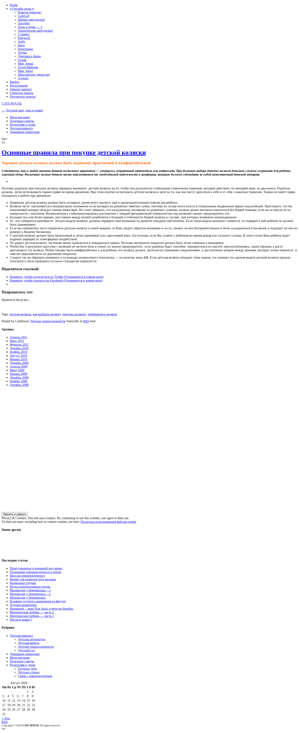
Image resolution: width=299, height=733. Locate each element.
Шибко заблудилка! (31, 19)
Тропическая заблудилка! (35, 30)
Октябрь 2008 (19, 385)
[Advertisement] (14, 451)
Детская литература (31, 639)
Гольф (22, 60)
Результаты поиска (23, 96)
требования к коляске (102, 314)
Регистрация (18, 85)
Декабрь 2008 (19, 377)
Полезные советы (22, 121)
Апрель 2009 (18, 366)
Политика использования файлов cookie (108, 521)
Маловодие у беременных (28, 597)
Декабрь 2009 (19, 363)
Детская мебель (28, 643)
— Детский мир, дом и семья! (22, 110)
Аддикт (23, 78)
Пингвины (25, 49)
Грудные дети (27, 668)
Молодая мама (20, 117)
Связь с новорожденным (35, 676)
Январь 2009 (18, 374)
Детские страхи (28, 672)
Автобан (24, 23)
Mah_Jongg (25, 63)
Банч (21, 45)
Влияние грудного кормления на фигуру (38, 601)
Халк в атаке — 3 (30, 27)
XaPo (21, 41)
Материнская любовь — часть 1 (32, 616)
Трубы (22, 52)
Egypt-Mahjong (28, 67)
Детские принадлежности (48, 321)
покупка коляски (74, 314)
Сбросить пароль (21, 93)
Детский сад (26, 650)
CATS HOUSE (12, 103)
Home (14, 5)
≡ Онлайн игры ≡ (22, 8)
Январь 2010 (18, 359)
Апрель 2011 (18, 337)
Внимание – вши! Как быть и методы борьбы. (42, 608)
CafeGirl (23, 16)
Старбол (23, 34)
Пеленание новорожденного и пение (35, 572)
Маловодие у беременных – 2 (30, 594)
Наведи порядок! (29, 12)
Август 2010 (18, 355)
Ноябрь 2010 (18, 352)
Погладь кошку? (21, 619)
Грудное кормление (23, 605)
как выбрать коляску (47, 314)
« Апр (6, 718)
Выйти (14, 82)
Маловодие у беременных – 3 (30, 590)
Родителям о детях (22, 124)
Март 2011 (17, 341)
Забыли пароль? (21, 89)
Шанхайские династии (34, 74)
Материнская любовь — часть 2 (32, 612)
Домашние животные (25, 132)
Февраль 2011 (19, 344)
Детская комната (21, 128)
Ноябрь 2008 (18, 381)
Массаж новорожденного (27, 575)
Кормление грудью (23, 583)
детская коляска (20, 314)
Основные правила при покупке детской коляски (74, 152)
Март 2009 (17, 370)
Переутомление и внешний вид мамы (36, 568)
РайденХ (24, 38)
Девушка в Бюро (29, 56)
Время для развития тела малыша (33, 579)
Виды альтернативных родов (30, 586)
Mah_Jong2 (25, 71)
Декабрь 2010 (19, 348)
